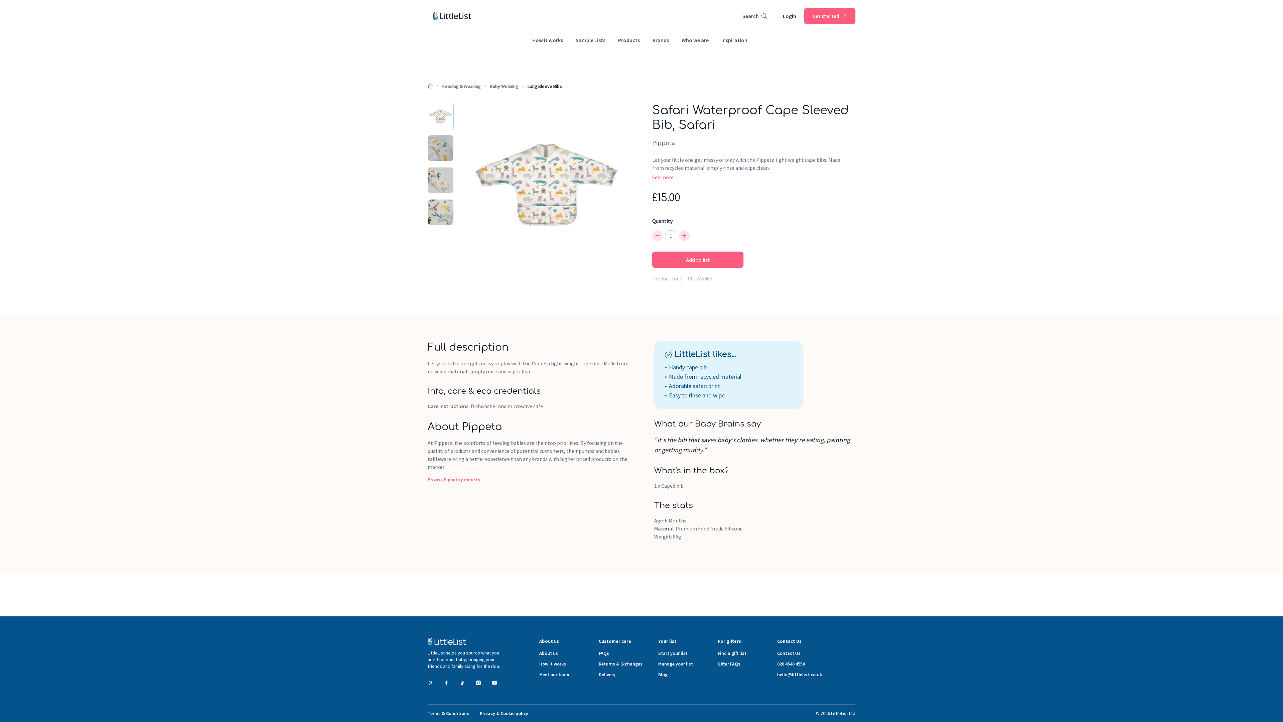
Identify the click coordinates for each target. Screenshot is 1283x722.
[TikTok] (462, 683)
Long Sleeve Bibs (545, 86)
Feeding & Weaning (461, 86)
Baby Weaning (504, 86)
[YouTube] (494, 683)
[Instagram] (478, 683)
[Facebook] (446, 683)
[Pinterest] (430, 683)
